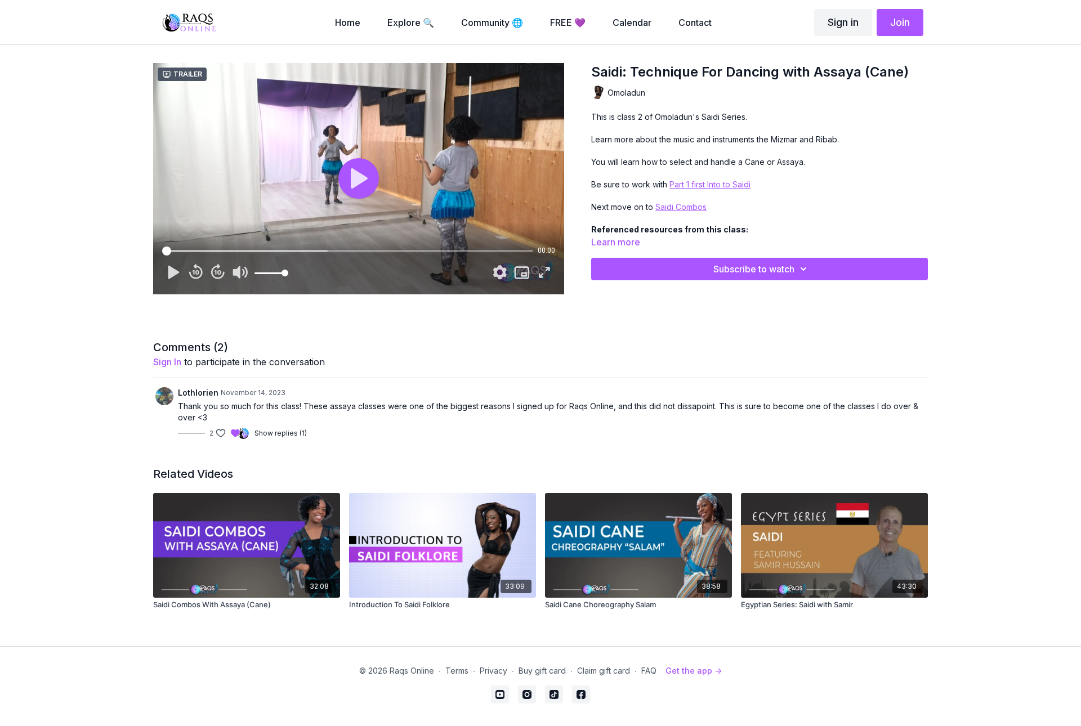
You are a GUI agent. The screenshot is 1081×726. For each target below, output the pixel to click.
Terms (456, 670)
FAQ (648, 670)
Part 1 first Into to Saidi (710, 184)
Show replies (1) (280, 433)
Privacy (493, 670)
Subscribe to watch (753, 269)
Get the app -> (693, 670)
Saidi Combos (681, 207)
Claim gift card (603, 670)
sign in (167, 362)
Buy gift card (542, 670)
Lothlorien (198, 392)
